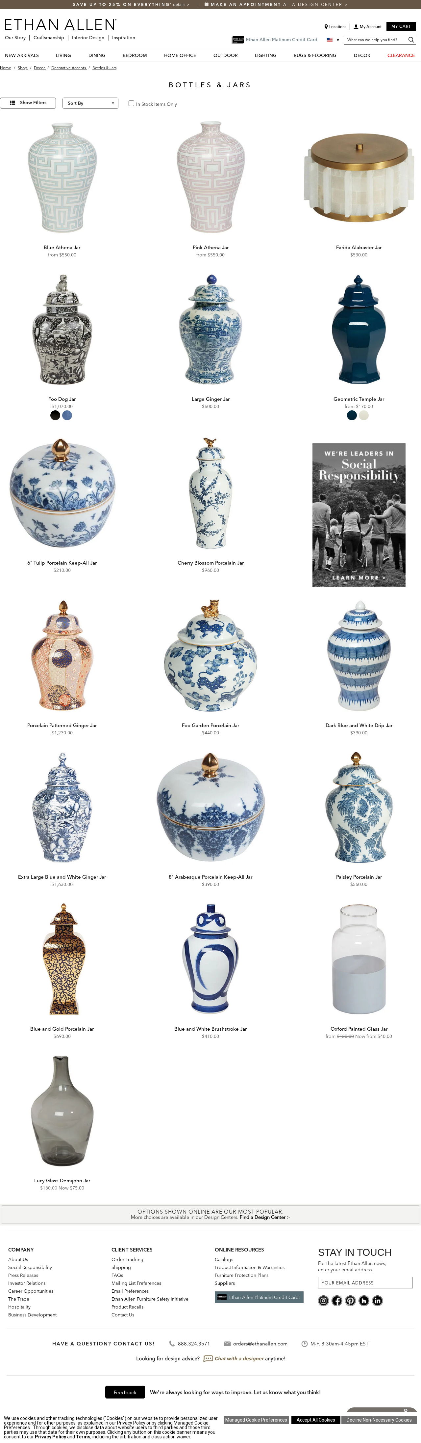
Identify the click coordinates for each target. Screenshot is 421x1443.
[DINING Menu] (109, 55)
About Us (18, 1259)
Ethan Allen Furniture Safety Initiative (149, 1299)
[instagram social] (323, 1300)
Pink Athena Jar (211, 247)
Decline (379, 1420)
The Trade (18, 1299)
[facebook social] (337, 1300)
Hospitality (19, 1307)
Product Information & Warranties (250, 1267)
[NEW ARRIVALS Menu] (42, 55)
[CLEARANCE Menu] (418, 55)
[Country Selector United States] (333, 40)
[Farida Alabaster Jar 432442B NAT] (359, 177)
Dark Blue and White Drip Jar (359, 725)
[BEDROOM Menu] (151, 55)
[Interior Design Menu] (106, 35)
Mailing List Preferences (136, 1283)
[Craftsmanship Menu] (66, 35)
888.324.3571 (194, 1343)
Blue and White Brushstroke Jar (210, 1029)
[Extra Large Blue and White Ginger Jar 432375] (62, 807)
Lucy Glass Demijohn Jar (62, 1180)
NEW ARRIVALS (22, 55)
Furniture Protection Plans (241, 1275)
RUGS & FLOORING (315, 55)
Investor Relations (26, 1283)
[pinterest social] (350, 1300)
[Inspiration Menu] (137, 35)
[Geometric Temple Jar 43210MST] (359, 329)
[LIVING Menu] (75, 55)
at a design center (277, 4)
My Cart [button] (401, 26)
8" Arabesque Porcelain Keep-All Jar (210, 877)
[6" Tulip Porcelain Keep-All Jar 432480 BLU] (62, 493)
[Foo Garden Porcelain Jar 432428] (210, 655)
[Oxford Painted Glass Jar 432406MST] (359, 959)
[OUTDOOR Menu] (241, 55)
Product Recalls (127, 1307)
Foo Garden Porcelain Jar (210, 725)
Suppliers (225, 1283)
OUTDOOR (225, 55)
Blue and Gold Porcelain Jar (62, 1029)
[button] (367, 29)
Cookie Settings (256, 1420)
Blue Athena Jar (62, 247)
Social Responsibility (30, 1267)
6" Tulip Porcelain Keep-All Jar (62, 563)
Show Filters (33, 102)
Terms (83, 1436)
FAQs (117, 1275)
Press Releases (23, 1275)
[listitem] (359, 509)
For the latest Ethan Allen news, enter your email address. (352, 1266)
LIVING (63, 55)
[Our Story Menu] (27, 35)
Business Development (32, 1315)
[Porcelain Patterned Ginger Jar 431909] (62, 655)
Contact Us (122, 1315)
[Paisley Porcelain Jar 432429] (359, 807)
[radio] (55, 415)
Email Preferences (130, 1291)
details (179, 4)
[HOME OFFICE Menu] (200, 55)
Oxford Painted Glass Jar (359, 1029)
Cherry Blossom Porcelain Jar (211, 563)
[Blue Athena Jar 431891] (62, 177)
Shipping (121, 1267)
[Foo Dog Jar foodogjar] (62, 329)
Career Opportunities (30, 1291)
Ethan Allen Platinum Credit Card (264, 1297)
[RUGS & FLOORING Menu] (340, 55)
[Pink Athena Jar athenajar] (210, 177)
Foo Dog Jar (62, 399)
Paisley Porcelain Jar (359, 877)
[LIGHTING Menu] (280, 55)
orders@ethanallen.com (260, 1343)
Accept (315, 1420)
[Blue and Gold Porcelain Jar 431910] (62, 959)
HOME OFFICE (180, 55)
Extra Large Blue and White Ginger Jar (62, 877)
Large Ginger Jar (211, 399)
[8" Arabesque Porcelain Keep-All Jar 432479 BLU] (210, 807)
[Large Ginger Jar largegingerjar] (210, 329)
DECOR (362, 55)
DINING (97, 55)
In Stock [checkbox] (142, 104)
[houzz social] (364, 1300)
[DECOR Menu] (374, 55)
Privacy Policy (50, 1436)
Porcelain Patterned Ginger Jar (62, 725)
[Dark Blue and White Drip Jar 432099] (359, 655)
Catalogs (224, 1259)
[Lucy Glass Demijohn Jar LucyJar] (62, 1111)
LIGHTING (266, 55)
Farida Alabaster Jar (359, 247)
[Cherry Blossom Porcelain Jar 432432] (210, 493)
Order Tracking (127, 1259)
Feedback (125, 1392)
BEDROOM (135, 55)
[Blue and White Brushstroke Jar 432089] (210, 959)
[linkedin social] (377, 1300)
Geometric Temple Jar (359, 399)
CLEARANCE (401, 55)
